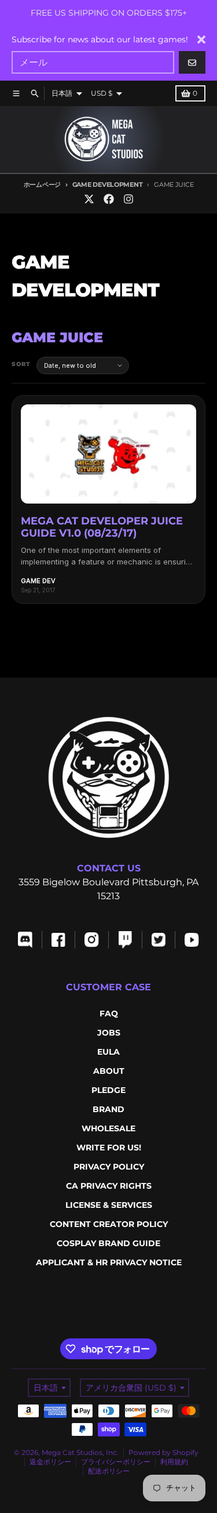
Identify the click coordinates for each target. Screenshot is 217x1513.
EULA (108, 1052)
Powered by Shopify (163, 1452)
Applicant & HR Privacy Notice (109, 1262)
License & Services (108, 1205)
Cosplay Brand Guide (108, 1243)
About (108, 1071)
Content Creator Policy (109, 1224)
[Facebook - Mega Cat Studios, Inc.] (108, 199)
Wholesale (108, 1128)
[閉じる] (201, 39)
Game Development (107, 184)
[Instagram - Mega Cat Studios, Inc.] (128, 199)
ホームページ (42, 184)
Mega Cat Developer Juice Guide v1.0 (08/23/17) (102, 527)
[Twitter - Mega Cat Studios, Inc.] (89, 199)
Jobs (108, 1032)
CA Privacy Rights (109, 1186)
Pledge (108, 1090)
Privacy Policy (108, 1166)
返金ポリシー (50, 1461)
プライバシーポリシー (115, 1461)
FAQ (109, 1013)
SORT (21, 364)
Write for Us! (108, 1147)
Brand (108, 1109)
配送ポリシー (109, 1471)
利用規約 (174, 1461)
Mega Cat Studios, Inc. (80, 1452)
